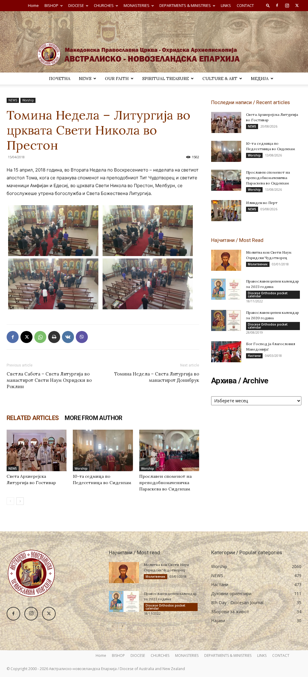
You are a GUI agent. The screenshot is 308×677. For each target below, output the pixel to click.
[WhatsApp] (40, 337)
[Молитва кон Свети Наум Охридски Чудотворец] (226, 260)
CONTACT (245, 5)
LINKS (226, 5)
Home (33, 5)
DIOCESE (76, 5)
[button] (268, 5)
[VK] (68, 337)
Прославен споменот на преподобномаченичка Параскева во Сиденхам (165, 483)
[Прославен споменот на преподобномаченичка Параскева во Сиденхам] (169, 450)
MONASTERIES (136, 5)
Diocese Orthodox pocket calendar (268, 294)
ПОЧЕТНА (59, 78)
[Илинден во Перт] (226, 210)
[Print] (54, 337)
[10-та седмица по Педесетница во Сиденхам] (103, 450)
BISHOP (51, 5)
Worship (28, 100)
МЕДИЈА (260, 78)
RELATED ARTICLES (33, 418)
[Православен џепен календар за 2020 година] (226, 320)
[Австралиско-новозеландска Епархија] (154, 42)
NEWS (85, 78)
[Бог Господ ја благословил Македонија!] (226, 351)
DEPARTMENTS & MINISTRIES (185, 5)
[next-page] (20, 501)
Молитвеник (258, 264)
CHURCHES (104, 5)
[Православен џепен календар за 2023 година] (226, 289)
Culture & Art (219, 78)
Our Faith (117, 78)
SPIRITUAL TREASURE (165, 78)
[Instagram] (286, 5)
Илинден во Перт (262, 202)
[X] (296, 5)
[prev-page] (10, 501)
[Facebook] (277, 5)
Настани (254, 356)
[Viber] (82, 337)
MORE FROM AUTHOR (93, 418)
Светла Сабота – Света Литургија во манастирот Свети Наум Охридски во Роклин (49, 380)
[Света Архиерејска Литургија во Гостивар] (36, 450)
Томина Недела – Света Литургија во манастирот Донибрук (156, 377)
